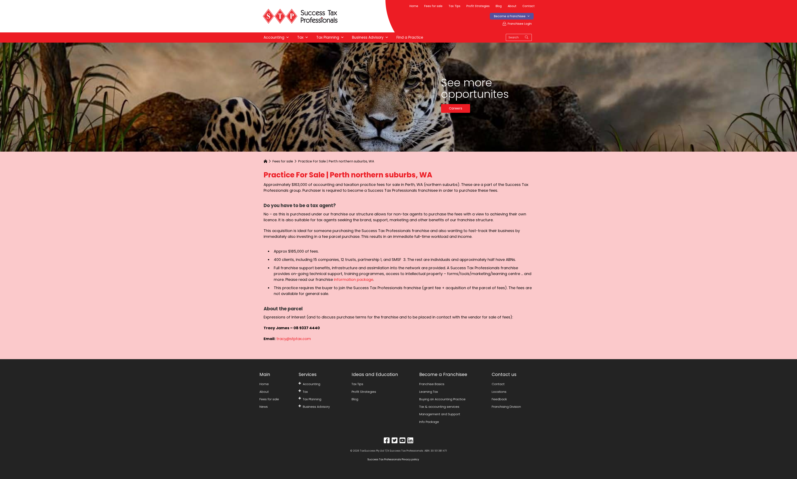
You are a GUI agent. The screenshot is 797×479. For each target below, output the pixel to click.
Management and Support (439, 414)
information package (353, 279)
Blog (499, 6)
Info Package (429, 422)
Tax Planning (312, 399)
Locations (499, 391)
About (512, 6)
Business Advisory (316, 406)
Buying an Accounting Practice (442, 399)
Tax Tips (454, 6)
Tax (305, 391)
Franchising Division (506, 406)
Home (414, 6)
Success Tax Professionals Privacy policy (393, 459)
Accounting (311, 384)
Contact (528, 6)
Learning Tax (428, 391)
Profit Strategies (478, 6)
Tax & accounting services (439, 406)
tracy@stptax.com (293, 338)
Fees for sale (433, 6)
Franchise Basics (431, 384)
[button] (300, 383)
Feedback (499, 399)
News (263, 406)
